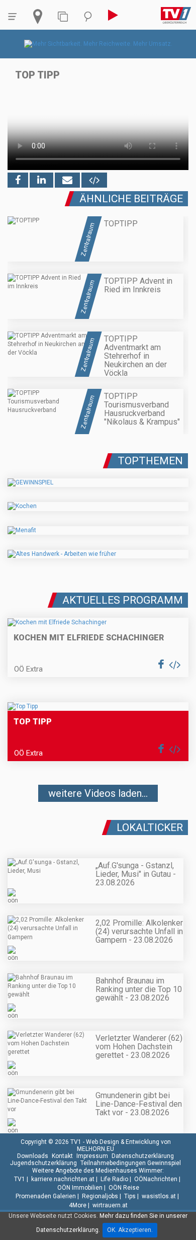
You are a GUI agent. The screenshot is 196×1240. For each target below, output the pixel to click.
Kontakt (62, 1156)
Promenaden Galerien (46, 1196)
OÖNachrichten (155, 1179)
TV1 (19, 1179)
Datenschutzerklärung (143, 1156)
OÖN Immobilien (80, 1187)
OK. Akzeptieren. (130, 1229)
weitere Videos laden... (98, 793)
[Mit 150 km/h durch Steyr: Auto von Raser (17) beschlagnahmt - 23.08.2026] (98, 823)
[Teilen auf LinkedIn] (41, 180)
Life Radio (114, 1179)
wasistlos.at (159, 1196)
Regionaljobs (100, 1196)
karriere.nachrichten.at (62, 1179)
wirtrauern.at (110, 1205)
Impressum (92, 1156)
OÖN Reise (124, 1187)
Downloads (32, 1156)
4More (77, 1205)
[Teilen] (67, 180)
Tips (130, 1196)
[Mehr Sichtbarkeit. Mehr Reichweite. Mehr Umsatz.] (98, 43)
